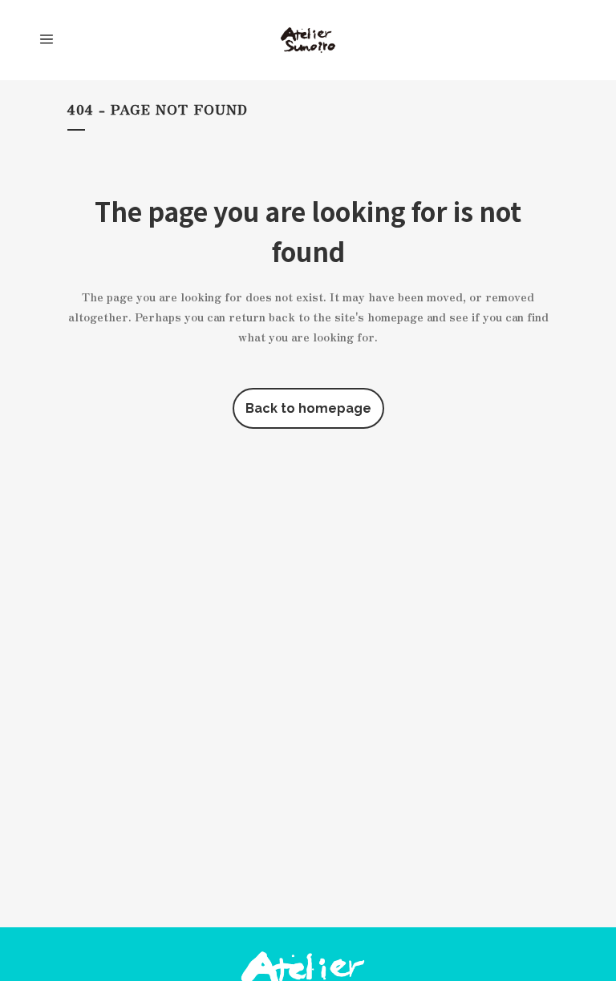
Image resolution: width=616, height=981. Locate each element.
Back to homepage (308, 408)
